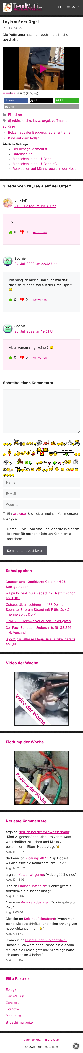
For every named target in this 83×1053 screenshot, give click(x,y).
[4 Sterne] (12, 93)
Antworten (40, 232)
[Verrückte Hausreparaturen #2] (41, 778)
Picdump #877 (36, 858)
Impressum (52, 1039)
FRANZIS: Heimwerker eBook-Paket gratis (38, 621)
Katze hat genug (31, 875)
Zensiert (12, 1003)
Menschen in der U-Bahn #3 (35, 164)
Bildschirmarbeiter (20, 1022)
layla (36, 121)
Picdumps (13, 1016)
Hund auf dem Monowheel (46, 940)
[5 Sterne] (15, 93)
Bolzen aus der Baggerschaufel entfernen (40, 132)
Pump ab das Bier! (35, 902)
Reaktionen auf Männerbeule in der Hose (44, 169)
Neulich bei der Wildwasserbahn (44, 832)
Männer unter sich (32, 886)
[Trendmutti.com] (23, 7)
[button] (60, 7)
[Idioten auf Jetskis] (41, 699)
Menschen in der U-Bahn (32, 159)
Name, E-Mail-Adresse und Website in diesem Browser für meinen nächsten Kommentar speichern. (43, 534)
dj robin (14, 121)
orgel (46, 121)
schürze (9, 126)
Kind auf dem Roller (23, 138)
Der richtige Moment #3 (31, 149)
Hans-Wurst (15, 996)
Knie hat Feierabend (39, 919)
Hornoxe (12, 1009)
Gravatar (19, 514)
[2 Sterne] (7, 93)
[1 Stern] (4, 93)
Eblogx (11, 990)
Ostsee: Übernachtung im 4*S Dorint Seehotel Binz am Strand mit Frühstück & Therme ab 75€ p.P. (37, 609)
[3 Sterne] (9, 93)
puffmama (60, 121)
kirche (26, 121)
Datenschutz (22, 154)
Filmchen (15, 115)
